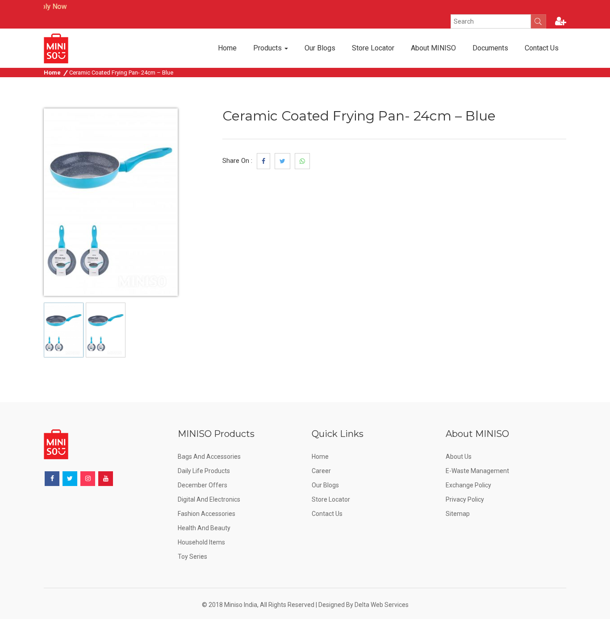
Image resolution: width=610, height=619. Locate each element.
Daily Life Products (204, 470)
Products (268, 48)
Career (321, 470)
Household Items (201, 542)
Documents (490, 48)
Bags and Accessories (209, 456)
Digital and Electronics (209, 499)
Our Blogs (320, 48)
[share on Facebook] (263, 161)
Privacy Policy (465, 499)
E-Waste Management (477, 470)
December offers (202, 485)
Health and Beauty (204, 528)
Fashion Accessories (206, 513)
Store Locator (373, 48)
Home (227, 48)
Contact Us (542, 48)
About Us (459, 456)
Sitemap (458, 513)
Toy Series (192, 556)
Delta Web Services (382, 604)
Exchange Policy (468, 485)
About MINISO (433, 48)
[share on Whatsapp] (302, 161)
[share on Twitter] (282, 161)
